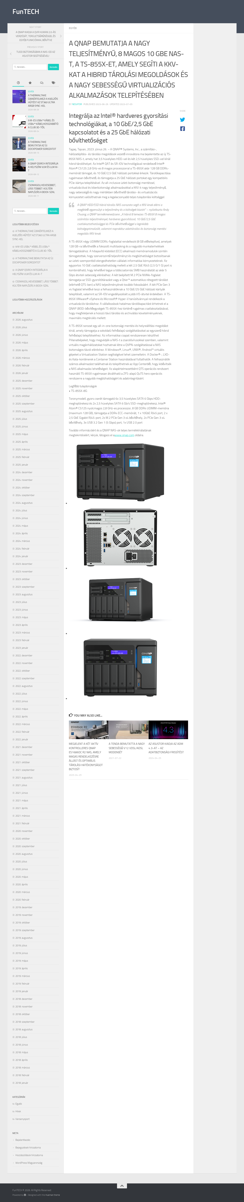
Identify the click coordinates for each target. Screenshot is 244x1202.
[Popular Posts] (30, 83)
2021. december (23, 747)
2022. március (22, 724)
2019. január (21, 991)
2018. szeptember (25, 1021)
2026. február (22, 365)
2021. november (24, 754)
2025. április (21, 441)
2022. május (21, 708)
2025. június (21, 426)
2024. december (23, 472)
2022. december (23, 655)
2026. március (22, 357)
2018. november (24, 1006)
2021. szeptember (25, 769)
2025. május (21, 434)
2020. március (22, 892)
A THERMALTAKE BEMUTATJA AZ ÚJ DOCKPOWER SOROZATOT (42, 145)
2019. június (21, 953)
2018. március (22, 1067)
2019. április (21, 968)
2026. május (21, 342)
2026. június (21, 334)
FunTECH (25, 11)
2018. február (22, 1075)
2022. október (22, 670)
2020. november (24, 831)
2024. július (21, 510)
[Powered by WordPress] (25, 1195)
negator (77, 104)
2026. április (21, 350)
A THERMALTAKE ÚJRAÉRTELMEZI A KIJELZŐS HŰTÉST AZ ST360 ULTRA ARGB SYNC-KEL (34, 235)
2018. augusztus (24, 1029)
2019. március (22, 976)
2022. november (24, 663)
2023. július (21, 602)
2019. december (23, 907)
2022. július (21, 693)
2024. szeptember (25, 495)
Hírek (18, 1111)
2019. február (22, 983)
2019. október (22, 922)
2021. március (22, 815)
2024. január (21, 556)
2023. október (22, 579)
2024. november (24, 479)
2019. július (21, 945)
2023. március (22, 632)
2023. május (21, 617)
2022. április (21, 716)
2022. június (21, 701)
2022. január (21, 739)
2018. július (21, 1037)
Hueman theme (52, 1195)
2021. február (22, 823)
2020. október (22, 838)
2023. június (21, 609)
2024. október (22, 487)
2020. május (21, 876)
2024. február (22, 548)
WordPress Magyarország (28, 1162)
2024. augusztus (24, 502)
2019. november (24, 914)
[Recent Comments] (41, 83)
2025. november (24, 388)
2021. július (21, 785)
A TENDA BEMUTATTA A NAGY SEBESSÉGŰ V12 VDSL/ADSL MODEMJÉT (127, 748)
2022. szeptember (25, 678)
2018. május (21, 1052)
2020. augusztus (24, 853)
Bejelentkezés (22, 1139)
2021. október (22, 762)
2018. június (21, 1044)
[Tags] (53, 83)
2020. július (21, 861)
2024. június (21, 518)
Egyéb (73, 28)
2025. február (22, 457)
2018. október (22, 1014)
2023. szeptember (25, 586)
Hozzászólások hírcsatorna (29, 1155)
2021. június (21, 792)
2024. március (22, 541)
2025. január (21, 464)
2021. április (21, 808)
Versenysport (22, 1119)
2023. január (21, 647)
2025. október (22, 396)
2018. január (21, 1082)
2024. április (21, 533)
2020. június (21, 869)
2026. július (21, 327)
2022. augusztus (24, 686)
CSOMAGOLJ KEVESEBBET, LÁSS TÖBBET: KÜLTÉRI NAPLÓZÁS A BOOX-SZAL (42, 189)
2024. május (21, 525)
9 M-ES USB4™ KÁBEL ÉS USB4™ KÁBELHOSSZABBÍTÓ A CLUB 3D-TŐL (43, 124)
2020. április (21, 884)
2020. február (22, 899)
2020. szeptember (25, 846)
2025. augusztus (24, 411)
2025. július (21, 418)
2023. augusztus (24, 594)
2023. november (24, 571)
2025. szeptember (25, 403)
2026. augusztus (24, 319)
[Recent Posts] (18, 83)
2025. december (23, 380)
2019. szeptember (25, 930)
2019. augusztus (24, 937)
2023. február (22, 640)
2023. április (21, 624)
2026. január (21, 373)
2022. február (22, 731)
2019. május (21, 960)
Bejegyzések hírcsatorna (28, 1147)
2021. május (21, 800)
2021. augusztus (24, 777)
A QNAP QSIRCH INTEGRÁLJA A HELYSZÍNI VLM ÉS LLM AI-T (43, 167)
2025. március (22, 449)
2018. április (21, 1059)
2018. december (23, 998)
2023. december (23, 563)
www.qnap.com (124, 435)
